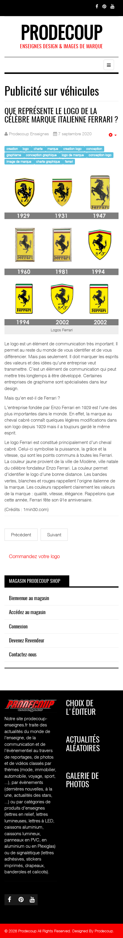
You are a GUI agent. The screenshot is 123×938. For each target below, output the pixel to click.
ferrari (69, 161)
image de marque (19, 161)
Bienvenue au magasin (29, 598)
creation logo (72, 148)
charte (39, 148)
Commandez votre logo (34, 556)
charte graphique (48, 161)
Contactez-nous (22, 654)
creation (13, 148)
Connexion (18, 626)
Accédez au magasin (27, 612)
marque (53, 148)
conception (94, 148)
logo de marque (73, 155)
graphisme (14, 155)
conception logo (100, 155)
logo (26, 148)
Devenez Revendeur (26, 640)
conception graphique (42, 155)
